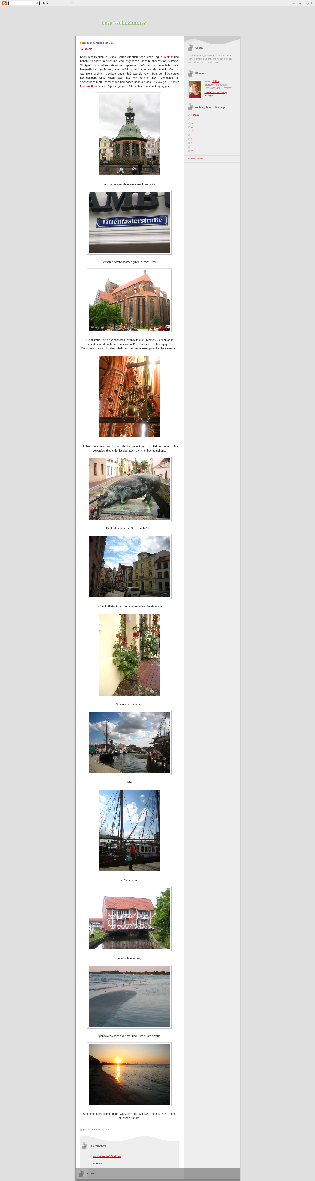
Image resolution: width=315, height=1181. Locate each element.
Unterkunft (86, 86)
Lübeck (195, 115)
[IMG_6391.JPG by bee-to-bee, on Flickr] (129, 1105)
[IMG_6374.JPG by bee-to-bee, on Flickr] (129, 949)
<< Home (97, 1163)
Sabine (215, 81)
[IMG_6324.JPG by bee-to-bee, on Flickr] (129, 175)
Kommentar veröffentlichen (107, 1156)
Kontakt (91, 1173)
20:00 (107, 1129)
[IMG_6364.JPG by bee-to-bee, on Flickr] (129, 773)
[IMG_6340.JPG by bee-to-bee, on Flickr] (129, 438)
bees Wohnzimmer (123, 22)
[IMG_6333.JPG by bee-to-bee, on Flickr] (129, 520)
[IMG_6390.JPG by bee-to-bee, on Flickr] (129, 1027)
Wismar (168, 57)
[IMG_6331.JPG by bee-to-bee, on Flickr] (129, 331)
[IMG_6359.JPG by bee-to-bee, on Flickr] (129, 696)
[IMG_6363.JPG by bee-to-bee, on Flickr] (129, 872)
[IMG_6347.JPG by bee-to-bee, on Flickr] (129, 598)
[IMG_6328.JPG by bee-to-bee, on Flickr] (129, 253)
